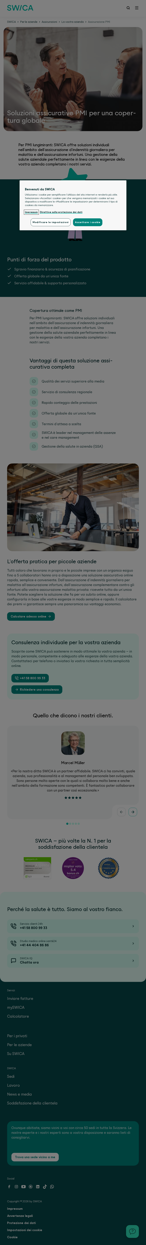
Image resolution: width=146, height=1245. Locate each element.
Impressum (31, 212)
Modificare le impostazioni (51, 222)
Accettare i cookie (87, 222)
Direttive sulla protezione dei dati (61, 212)
